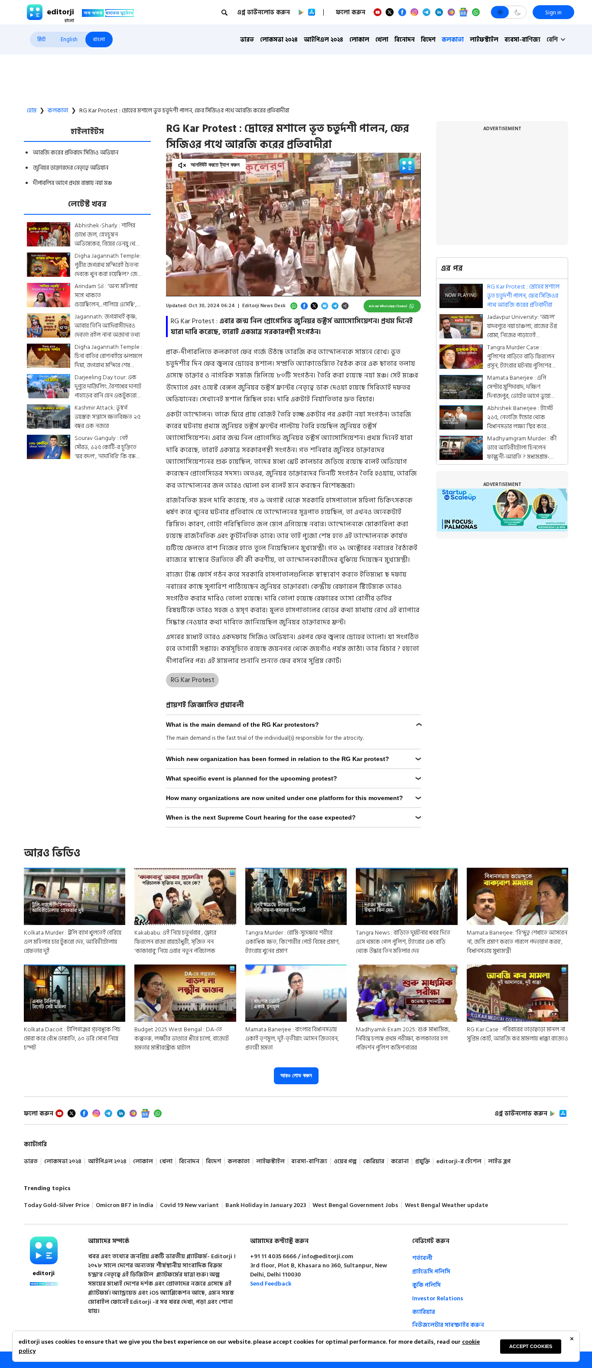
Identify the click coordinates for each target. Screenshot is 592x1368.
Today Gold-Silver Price (56, 1205)
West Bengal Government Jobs (355, 1205)
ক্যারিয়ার (423, 1312)
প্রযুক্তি (422, 1161)
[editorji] (44, 1250)
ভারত (247, 40)
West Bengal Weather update (446, 1205)
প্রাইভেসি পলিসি (431, 1271)
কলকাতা (453, 40)
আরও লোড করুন (296, 1075)
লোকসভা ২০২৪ (279, 40)
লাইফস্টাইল (484, 40)
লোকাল (359, 40)
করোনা (400, 1161)
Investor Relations (437, 1298)
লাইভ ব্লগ (499, 1161)
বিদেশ (428, 40)
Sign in (553, 12)
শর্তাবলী (422, 1258)
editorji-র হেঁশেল (458, 1161)
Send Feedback (270, 1284)
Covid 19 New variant (189, 1205)
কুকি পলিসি (426, 1285)
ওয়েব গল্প (345, 1161)
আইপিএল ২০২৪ (323, 40)
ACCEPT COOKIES (530, 1346)
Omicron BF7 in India (124, 1205)
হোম (31, 111)
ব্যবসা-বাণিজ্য (522, 40)
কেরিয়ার (373, 1161)
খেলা (381, 40)
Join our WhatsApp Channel (388, 306)
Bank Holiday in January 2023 (265, 1205)
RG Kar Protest (193, 680)
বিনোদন (404, 40)
